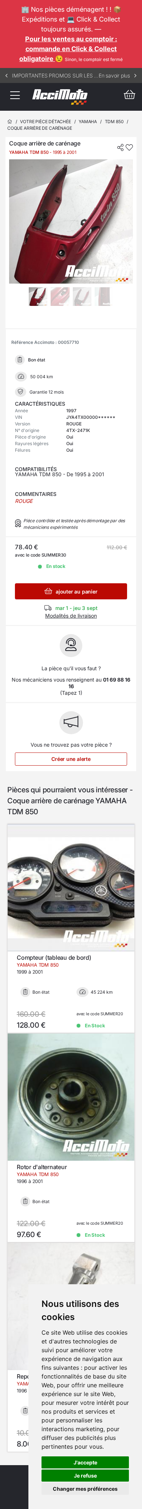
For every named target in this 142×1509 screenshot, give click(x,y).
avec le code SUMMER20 (99, 1013)
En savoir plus (114, 75)
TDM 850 (114, 121)
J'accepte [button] (85, 1462)
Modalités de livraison (71, 616)
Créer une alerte (71, 759)
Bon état (41, 992)
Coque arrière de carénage (39, 128)
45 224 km (102, 992)
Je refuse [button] (85, 1475)
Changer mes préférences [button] (85, 1489)
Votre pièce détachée (45, 121)
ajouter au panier (75, 591)
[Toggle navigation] (14, 96)
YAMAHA (88, 121)
